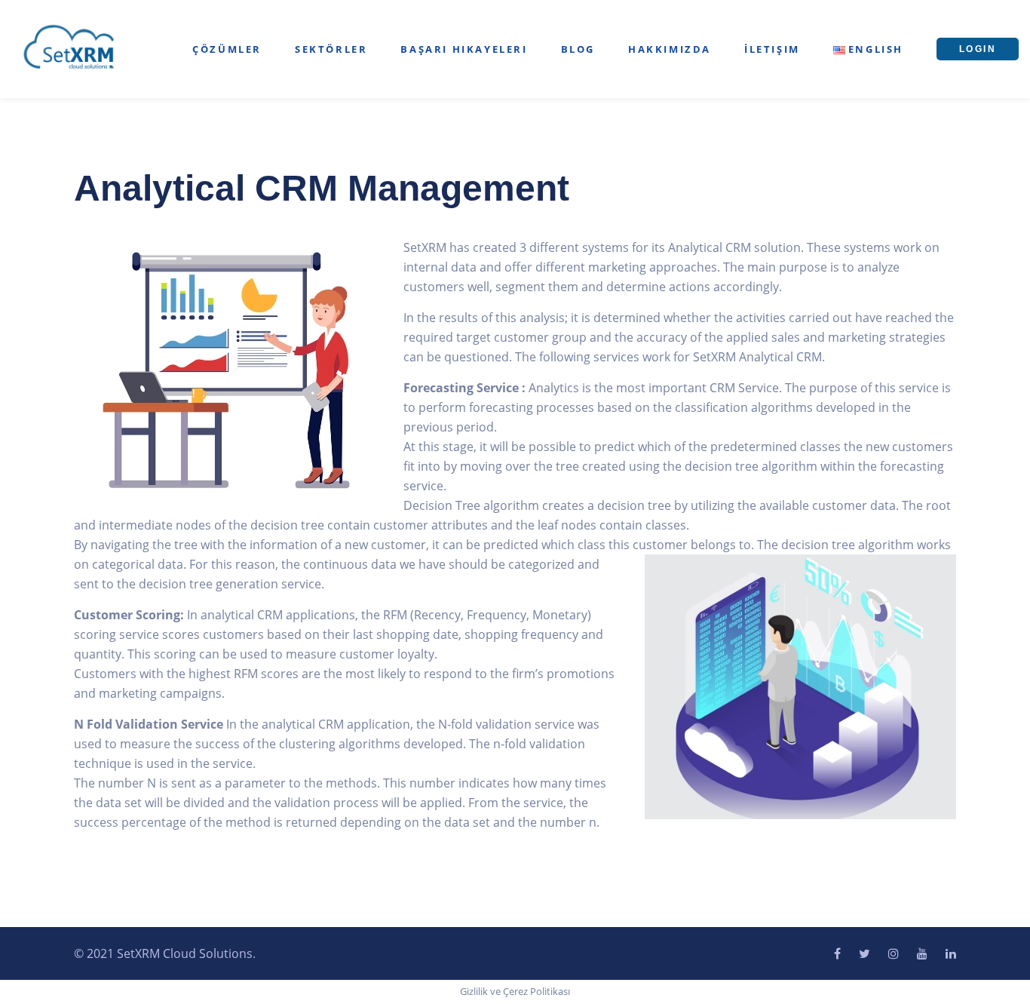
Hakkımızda (669, 49)
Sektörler (331, 49)
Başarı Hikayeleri (463, 49)
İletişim (772, 49)
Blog (578, 49)
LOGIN (977, 49)
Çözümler (227, 49)
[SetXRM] (69, 47)
